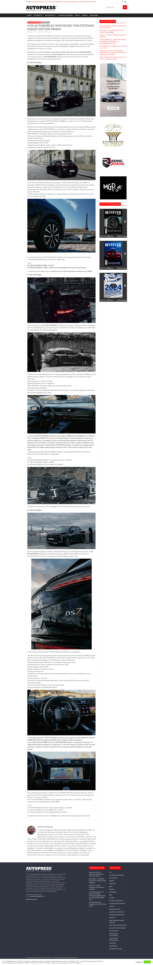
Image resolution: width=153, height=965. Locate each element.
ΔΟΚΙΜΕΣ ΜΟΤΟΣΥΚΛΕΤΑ (116, 915)
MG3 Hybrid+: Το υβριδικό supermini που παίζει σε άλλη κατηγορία (97, 880)
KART (110, 886)
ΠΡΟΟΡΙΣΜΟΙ (113, 946)
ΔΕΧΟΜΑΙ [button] (147, 962)
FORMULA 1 (112, 883)
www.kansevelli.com (32, 899)
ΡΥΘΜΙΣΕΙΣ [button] (139, 962)
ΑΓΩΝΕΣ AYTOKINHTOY (116, 900)
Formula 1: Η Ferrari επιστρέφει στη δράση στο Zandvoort (96, 887)
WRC (110, 895)
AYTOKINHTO (38, 15)
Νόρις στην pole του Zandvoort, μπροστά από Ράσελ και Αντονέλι (53, 1)
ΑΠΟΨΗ (77, 15)
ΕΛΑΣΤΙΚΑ (112, 917)
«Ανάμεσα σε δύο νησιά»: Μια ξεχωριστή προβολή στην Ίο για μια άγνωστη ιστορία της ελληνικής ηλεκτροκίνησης (113, 52)
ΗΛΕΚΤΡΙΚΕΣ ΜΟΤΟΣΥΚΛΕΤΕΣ (118, 925)
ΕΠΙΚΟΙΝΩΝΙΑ (94, 15)
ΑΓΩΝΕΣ (111, 898)
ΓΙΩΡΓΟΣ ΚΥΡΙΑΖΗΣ (45, 32)
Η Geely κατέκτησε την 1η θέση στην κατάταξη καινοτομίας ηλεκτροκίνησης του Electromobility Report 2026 (113, 41)
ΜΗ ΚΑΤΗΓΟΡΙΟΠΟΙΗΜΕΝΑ (117, 928)
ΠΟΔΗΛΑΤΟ (112, 943)
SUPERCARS (112, 892)
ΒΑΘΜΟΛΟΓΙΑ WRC (115, 909)
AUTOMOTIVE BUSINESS (65, 15)
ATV (110, 872)
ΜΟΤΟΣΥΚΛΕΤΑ (50, 15)
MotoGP (111, 889)
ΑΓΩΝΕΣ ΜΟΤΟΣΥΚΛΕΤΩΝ (117, 903)
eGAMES (111, 881)
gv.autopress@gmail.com (37, 896)
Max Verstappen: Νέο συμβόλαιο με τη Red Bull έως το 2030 (97, 904)
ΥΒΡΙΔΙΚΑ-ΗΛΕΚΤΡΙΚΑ (115, 949)
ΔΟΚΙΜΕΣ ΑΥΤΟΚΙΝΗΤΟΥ (116, 912)
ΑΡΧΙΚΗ (29, 15)
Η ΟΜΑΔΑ (84, 15)
